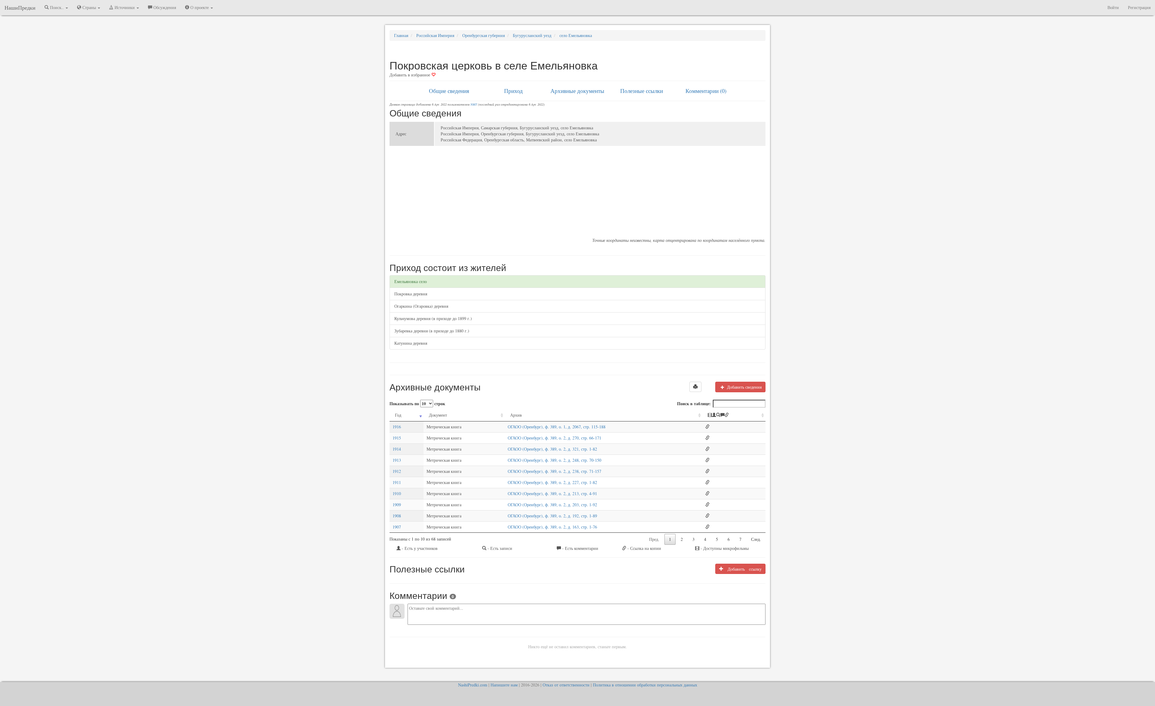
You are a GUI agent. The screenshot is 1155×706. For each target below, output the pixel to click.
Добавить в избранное (410, 75)
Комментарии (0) (705, 90)
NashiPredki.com (472, 685)
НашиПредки (20, 7)
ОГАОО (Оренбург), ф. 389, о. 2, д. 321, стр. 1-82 (552, 449)
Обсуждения (164, 7)
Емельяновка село (410, 281)
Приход (513, 90)
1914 (397, 449)
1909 (397, 504)
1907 (397, 527)
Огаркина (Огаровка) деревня (421, 306)
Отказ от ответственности (566, 685)
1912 (397, 471)
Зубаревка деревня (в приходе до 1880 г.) (431, 331)
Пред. (654, 539)
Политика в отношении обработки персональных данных (645, 685)
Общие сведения (449, 90)
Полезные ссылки (641, 90)
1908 (397, 516)
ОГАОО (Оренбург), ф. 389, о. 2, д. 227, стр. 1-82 (552, 482)
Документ (438, 415)
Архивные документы (577, 90)
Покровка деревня (410, 294)
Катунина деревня (410, 343)
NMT (473, 104)
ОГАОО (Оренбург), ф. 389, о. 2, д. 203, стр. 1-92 (552, 504)
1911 (397, 482)
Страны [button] (89, 7)
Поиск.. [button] (57, 7)
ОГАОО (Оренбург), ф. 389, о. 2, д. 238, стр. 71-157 (554, 471)
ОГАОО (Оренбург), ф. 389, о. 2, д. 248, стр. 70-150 (554, 460)
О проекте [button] (199, 7)
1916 (397, 427)
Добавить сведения (744, 387)
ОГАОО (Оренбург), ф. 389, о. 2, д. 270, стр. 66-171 (554, 438)
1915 (397, 438)
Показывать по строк (417, 403)
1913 (397, 460)
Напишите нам (504, 685)
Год (398, 415)
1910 (397, 493)
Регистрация (1139, 7)
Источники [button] (124, 7)
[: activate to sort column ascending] (733, 415)
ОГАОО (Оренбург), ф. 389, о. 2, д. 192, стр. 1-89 (552, 516)
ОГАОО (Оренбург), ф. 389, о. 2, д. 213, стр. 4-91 (552, 493)
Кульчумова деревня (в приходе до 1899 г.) (433, 318)
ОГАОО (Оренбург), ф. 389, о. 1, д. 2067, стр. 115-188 (556, 427)
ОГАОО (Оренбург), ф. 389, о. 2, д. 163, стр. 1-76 (552, 527)
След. (756, 539)
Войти (1113, 7)
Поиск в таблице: (694, 403)
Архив (516, 415)
